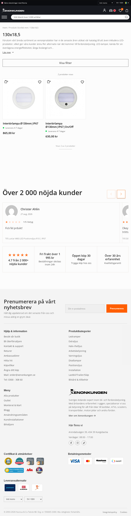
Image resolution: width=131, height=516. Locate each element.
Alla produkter (11, 395)
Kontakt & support (13, 346)
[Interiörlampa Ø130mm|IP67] (23, 99)
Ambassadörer (11, 355)
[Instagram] (77, 442)
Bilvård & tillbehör (78, 379)
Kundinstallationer (14, 419)
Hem (5, 27)
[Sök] (126, 17)
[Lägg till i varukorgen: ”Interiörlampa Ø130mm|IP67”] (5, 82)
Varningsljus (75, 355)
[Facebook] (71, 442)
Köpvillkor (9, 365)
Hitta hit (8, 360)
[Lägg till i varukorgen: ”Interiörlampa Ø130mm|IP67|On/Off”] (48, 82)
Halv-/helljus (75, 346)
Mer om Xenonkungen (81, 415)
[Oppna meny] (4, 17)
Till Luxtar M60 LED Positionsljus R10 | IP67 (25, 238)
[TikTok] (83, 442)
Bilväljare (9, 424)
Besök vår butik (12, 336)
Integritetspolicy (110, 512)
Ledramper (75, 336)
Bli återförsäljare (13, 341)
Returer (8, 350)
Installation (75, 370)
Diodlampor (75, 360)
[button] (121, 194)
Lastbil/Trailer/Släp (79, 374)
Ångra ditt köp (11, 370)
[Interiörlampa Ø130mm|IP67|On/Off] (65, 99)
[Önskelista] (39, 82)
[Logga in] (104, 10)
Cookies (123, 512)
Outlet (7, 400)
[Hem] (88, 393)
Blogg (7, 410)
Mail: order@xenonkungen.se (19, 374)
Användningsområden (16, 414)
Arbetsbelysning (77, 350)
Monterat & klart (12, 405)
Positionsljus (75, 365)
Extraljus (73, 341)
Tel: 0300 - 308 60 (13, 379)
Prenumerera (117, 308)
